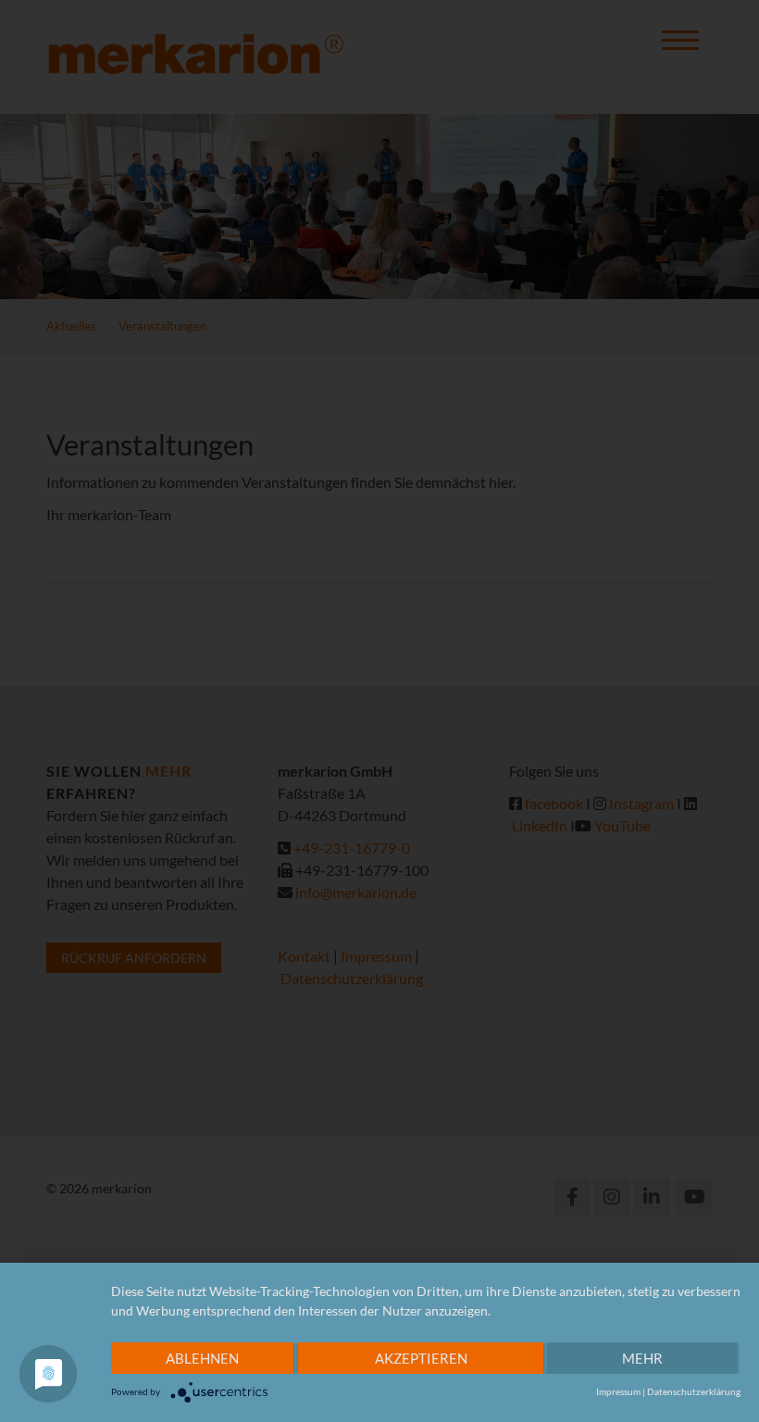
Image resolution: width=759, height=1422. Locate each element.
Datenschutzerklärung (693, 1391)
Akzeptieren (421, 1358)
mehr (642, 1358)
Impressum (618, 1391)
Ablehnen (202, 1358)
